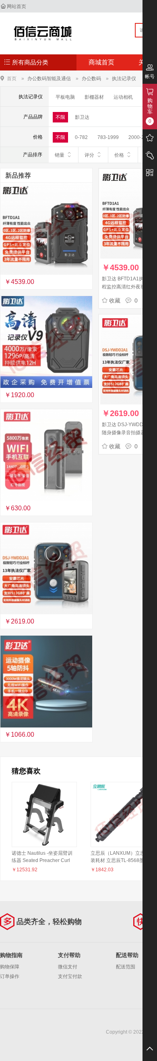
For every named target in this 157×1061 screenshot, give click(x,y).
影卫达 (82, 117)
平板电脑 (65, 97)
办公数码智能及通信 (49, 78)
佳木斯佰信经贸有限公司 (43, 33)
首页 (12, 78)
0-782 (81, 137)
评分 (89, 155)
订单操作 (9, 976)
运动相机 (123, 97)
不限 (60, 117)
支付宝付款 (70, 976)
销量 (59, 155)
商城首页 (101, 62)
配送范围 (125, 967)
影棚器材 (94, 97)
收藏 (114, 300)
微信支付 (67, 967)
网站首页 (16, 6)
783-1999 (108, 137)
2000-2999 (140, 137)
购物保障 (9, 967)
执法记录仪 (124, 78)
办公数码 (91, 78)
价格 (119, 155)
